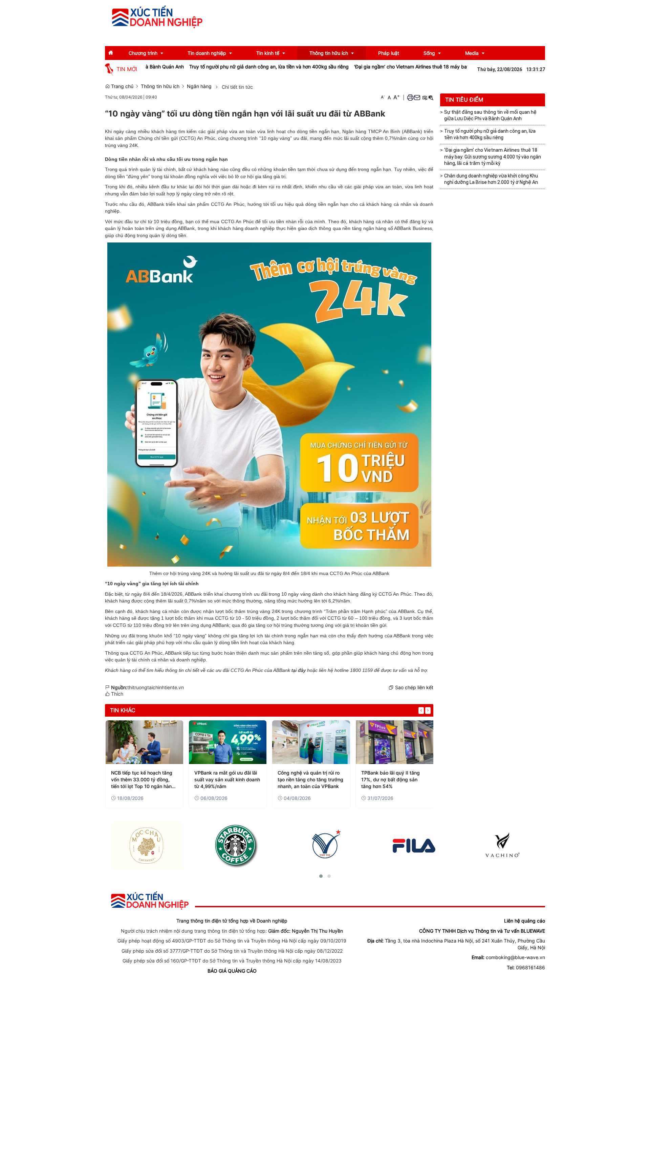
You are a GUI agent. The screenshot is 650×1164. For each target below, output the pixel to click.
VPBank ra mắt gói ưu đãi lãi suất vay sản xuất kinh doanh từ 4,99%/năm (227, 779)
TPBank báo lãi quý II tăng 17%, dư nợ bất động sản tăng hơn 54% (390, 779)
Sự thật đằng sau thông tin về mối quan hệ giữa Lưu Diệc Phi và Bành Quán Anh (490, 115)
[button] (410, 97)
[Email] (417, 97)
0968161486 (530, 967)
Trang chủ (121, 86)
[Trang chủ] (157, 16)
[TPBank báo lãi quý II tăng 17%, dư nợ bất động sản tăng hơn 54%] (394, 742)
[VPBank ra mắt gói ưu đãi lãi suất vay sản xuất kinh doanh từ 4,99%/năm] (227, 742)
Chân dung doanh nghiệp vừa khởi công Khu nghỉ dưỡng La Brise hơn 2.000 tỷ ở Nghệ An (491, 179)
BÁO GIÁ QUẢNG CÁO (232, 971)
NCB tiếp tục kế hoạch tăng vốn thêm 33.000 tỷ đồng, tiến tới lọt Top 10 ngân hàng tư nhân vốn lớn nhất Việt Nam (143, 779)
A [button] (383, 97)
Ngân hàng (199, 86)
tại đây (298, 670)
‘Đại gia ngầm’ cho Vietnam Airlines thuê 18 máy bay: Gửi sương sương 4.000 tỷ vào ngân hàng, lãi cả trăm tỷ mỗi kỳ (451, 66)
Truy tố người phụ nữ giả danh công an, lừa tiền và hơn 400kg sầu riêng (236, 66)
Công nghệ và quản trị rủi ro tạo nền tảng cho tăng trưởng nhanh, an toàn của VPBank (310, 779)
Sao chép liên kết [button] (414, 687)
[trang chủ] (150, 900)
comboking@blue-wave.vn (515, 957)
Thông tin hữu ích (160, 86)
